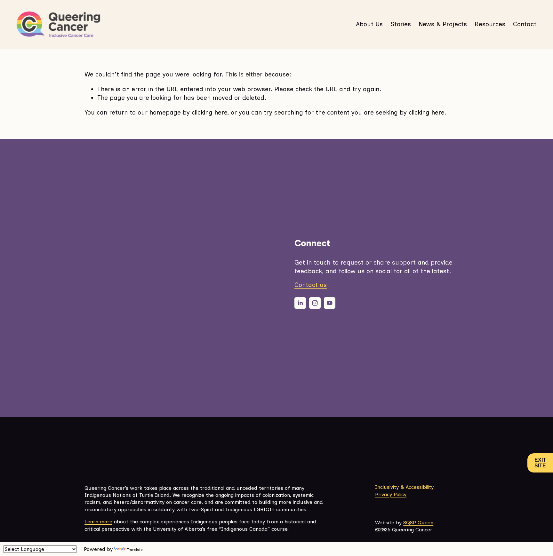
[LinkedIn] (300, 303)
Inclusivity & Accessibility (404, 487)
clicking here (209, 112)
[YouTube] (329, 303)
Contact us (310, 285)
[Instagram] (315, 303)
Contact (524, 24)
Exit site (540, 462)
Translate (135, 550)
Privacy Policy (390, 494)
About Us (369, 24)
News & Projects (443, 24)
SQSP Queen (418, 523)
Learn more (98, 522)
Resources (490, 24)
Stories (401, 24)
